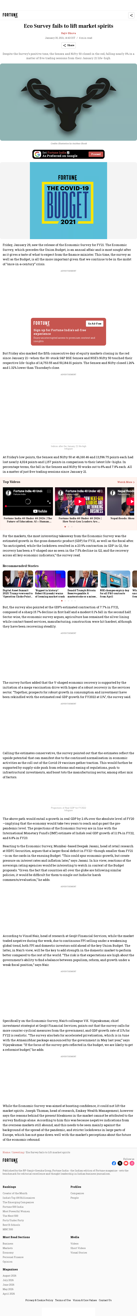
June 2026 (8, 1284)
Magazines (10, 1269)
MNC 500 (8, 1229)
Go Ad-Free (94, 323)
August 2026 (9, 1275)
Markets (8, 1248)
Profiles (76, 1186)
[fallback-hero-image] (18, 579)
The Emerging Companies (18, 1202)
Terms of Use (63, 1300)
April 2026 (9, 1293)
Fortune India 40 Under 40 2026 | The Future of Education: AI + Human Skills (28, 521)
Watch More (124, 482)
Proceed (96, 154)
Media (75, 1237)
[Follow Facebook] (114, 1163)
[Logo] (10, 15)
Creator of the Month (15, 1193)
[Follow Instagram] (132, 1163)
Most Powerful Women (16, 1211)
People (75, 1197)
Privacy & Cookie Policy (39, 1300)
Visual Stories (79, 1252)
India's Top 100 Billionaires (19, 1197)
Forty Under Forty (13, 1220)
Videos (75, 1243)
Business (8, 1243)
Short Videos (78, 1248)
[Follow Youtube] (126, 1163)
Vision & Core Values (85, 1300)
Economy (8, 1252)
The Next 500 (10, 1215)
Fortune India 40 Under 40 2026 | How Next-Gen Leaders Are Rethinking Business (80, 521)
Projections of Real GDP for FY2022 (68, 808)
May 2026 (8, 1289)
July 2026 (8, 1280)
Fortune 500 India (13, 1206)
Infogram (68, 449)
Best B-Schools (11, 1224)
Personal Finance (13, 1257)
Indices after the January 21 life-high (68, 446)
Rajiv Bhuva (68, 33)
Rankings (9, 1186)
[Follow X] (120, 1163)
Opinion (8, 1261)
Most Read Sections (16, 1237)
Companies (77, 1193)
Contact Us (105, 1300)
